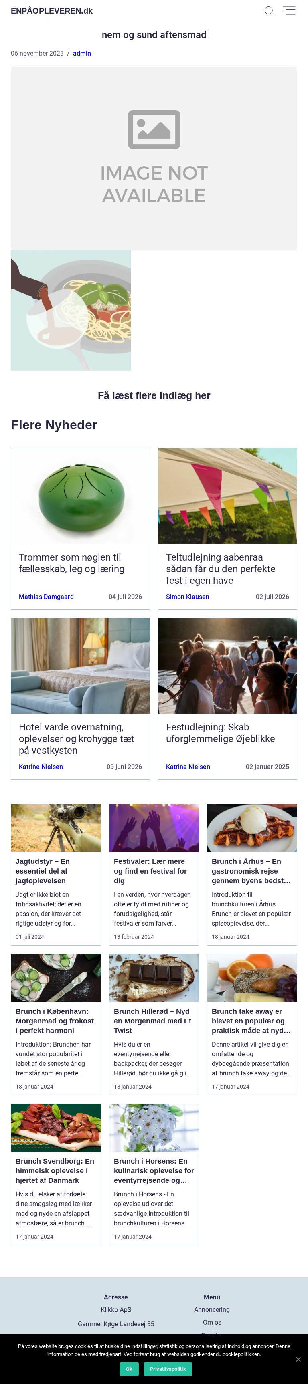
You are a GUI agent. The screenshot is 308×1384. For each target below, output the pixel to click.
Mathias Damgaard (46, 597)
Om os (212, 1322)
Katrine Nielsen (41, 767)
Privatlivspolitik (168, 1369)
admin (82, 53)
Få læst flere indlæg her (154, 395)
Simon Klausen (187, 597)
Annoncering (212, 1309)
